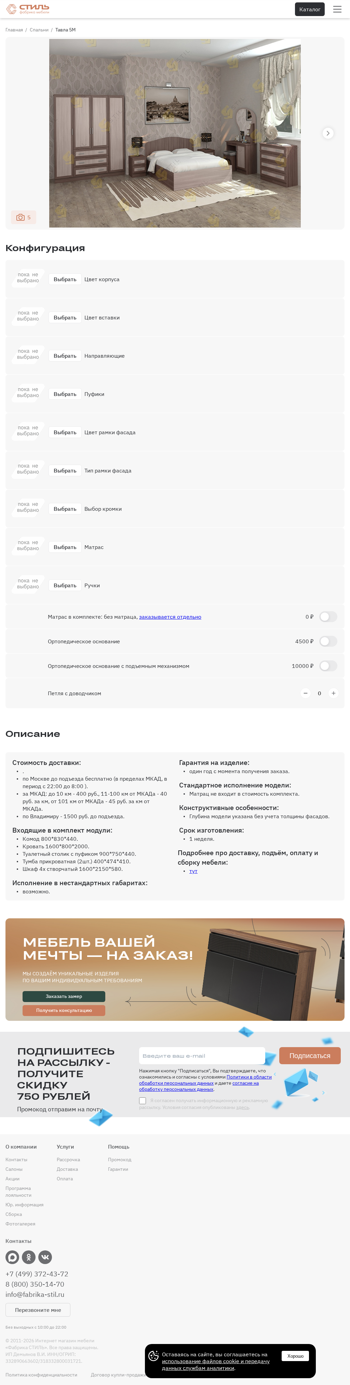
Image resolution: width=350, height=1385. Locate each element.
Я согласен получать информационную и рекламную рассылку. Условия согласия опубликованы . (203, 1103)
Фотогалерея (20, 1224)
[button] (328, 133)
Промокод (119, 1159)
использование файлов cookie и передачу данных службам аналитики (216, 1364)
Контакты (16, 1159)
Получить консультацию (64, 1010)
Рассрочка (68, 1159)
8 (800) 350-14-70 (34, 1284)
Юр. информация (24, 1205)
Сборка (13, 1214)
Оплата (65, 1179)
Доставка (67, 1169)
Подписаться (310, 1055)
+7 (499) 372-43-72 (36, 1274)
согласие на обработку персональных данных (199, 1086)
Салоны (14, 1169)
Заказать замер (64, 996)
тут (193, 870)
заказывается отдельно (170, 616)
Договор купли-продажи (118, 1375)
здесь (242, 1107)
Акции (12, 1179)
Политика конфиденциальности (41, 1375)
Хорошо (295, 1356)
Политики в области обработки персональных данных (205, 1080)
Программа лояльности (18, 1191)
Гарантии (118, 1169)
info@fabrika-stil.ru (34, 1294)
